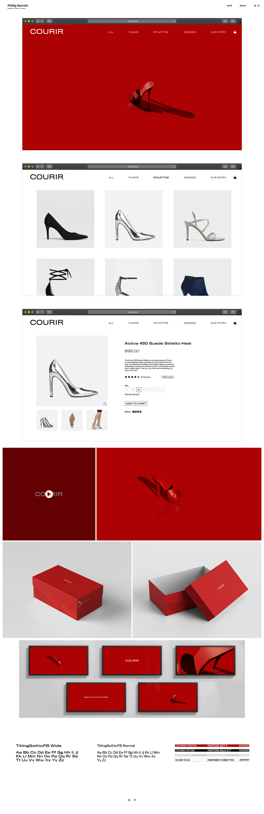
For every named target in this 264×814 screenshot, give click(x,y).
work (229, 5)
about (243, 5)
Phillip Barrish (18, 5)
